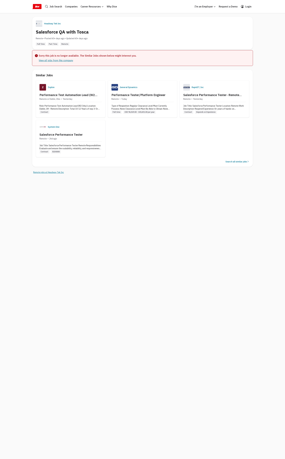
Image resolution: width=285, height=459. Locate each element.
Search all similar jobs (236, 161)
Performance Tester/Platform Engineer (138, 95)
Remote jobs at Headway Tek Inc (48, 172)
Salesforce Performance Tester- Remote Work (211, 95)
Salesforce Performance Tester (61, 135)
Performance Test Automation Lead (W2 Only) (67, 95)
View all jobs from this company (56, 60)
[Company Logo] (42, 87)
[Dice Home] (37, 7)
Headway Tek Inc (52, 23)
